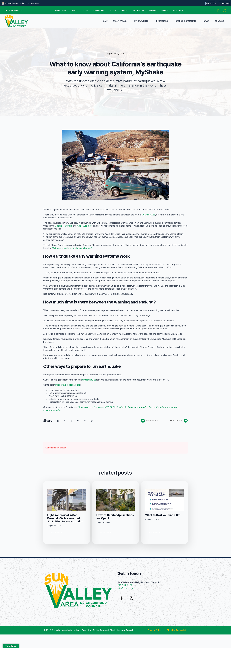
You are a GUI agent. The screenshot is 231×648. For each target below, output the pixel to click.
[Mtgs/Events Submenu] (151, 21)
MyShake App (148, 214)
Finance (124, 10)
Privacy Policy (154, 630)
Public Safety (178, 10)
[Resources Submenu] (170, 21)
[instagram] (224, 10)
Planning (164, 10)
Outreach (152, 10)
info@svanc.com (126, 588)
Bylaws (73, 10)
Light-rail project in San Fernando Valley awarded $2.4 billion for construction (65, 518)
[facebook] (218, 10)
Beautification (60, 10)
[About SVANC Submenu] (129, 21)
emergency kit (89, 379)
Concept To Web (125, 630)
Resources (162, 21)
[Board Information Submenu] (198, 21)
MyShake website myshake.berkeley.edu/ (72, 248)
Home (104, 21)
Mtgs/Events (141, 21)
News (206, 21)
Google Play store (63, 225)
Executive (112, 10)
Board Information (186, 21)
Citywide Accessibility (177, 630)
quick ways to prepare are (67, 384)
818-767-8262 (125, 585)
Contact (219, 21)
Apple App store (85, 225)
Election (85, 10)
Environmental (98, 10)
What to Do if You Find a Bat (162, 515)
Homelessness (138, 10)
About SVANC (120, 21)
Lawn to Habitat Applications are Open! (115, 516)
